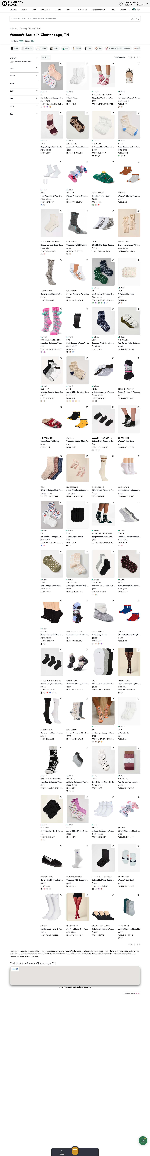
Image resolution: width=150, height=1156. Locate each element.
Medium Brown (96, 741)
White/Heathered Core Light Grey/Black (98, 450)
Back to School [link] (81, 9)
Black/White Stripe (41, 401)
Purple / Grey (41, 352)
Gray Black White (96, 401)
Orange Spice (98, 741)
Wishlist (137, 9)
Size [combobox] (11, 98)
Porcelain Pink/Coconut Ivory (44, 254)
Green (98, 302)
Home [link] (68, 9)
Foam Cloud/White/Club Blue (53, 692)
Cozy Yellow (70, 401)
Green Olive (118, 155)
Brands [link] (123, 9)
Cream (41, 106)
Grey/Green (118, 937)
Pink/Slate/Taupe (121, 545)
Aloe (93, 302)
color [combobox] (12, 91)
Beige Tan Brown (93, 401)
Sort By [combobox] (44, 57)
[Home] (57, 3)
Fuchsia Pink (44, 106)
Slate (67, 254)
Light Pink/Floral (121, 302)
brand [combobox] (12, 75)
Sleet (50, 889)
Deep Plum (96, 302)
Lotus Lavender (98, 889)
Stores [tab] (29, 41)
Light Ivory (96, 889)
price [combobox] (12, 106)
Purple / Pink (44, 352)
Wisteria (101, 643)
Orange (76, 401)
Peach (50, 106)
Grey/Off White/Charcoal (118, 545)
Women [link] (24, 9)
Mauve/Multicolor (121, 106)
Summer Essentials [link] (98, 9)
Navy (104, 302)
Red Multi (96, 204)
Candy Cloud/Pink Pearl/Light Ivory (44, 692)
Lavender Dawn (47, 106)
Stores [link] (113, 9)
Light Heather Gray (93, 741)
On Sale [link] (13, 9)
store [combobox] (12, 83)
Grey (121, 155)
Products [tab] (17, 41)
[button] (135, 3)
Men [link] (34, 9)
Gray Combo (96, 594)
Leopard (98, 643)
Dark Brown (70, 352)
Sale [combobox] (11, 114)
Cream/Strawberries (118, 302)
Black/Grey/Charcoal (67, 790)
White (44, 204)
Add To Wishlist (61, 64)
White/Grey (121, 937)
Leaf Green (101, 302)
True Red (98, 204)
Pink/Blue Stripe (44, 401)
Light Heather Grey (47, 889)
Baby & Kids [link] (45, 9)
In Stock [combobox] (13, 58)
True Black (124, 155)
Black (93, 155)
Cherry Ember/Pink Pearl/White (47, 692)
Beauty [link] (58, 9)
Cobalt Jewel (41, 545)
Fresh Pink (44, 889)
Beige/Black (118, 106)
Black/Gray (96, 155)
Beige (67, 401)
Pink (44, 545)
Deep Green (93, 204)
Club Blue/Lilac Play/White (50, 692)
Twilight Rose (101, 889)
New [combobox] (12, 68)
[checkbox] (15, 48)
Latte (96, 643)
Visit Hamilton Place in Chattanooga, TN (76, 987)
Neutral (41, 839)
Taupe (70, 254)
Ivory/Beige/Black (70, 790)
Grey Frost (93, 643)
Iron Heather (73, 401)
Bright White (98, 155)
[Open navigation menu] (75, 1150)
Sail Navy (41, 204)
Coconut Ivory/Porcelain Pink (41, 254)
